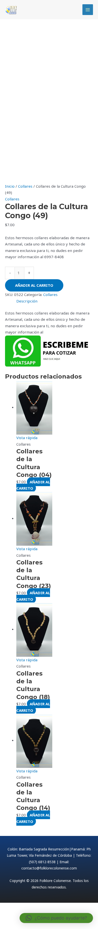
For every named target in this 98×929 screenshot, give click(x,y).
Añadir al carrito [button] (33, 485)
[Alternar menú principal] (87, 9)
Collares (25, 186)
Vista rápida (26, 437)
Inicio (10, 186)
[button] (56, 918)
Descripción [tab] (26, 300)
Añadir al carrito (34, 285)
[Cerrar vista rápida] (11, 915)
